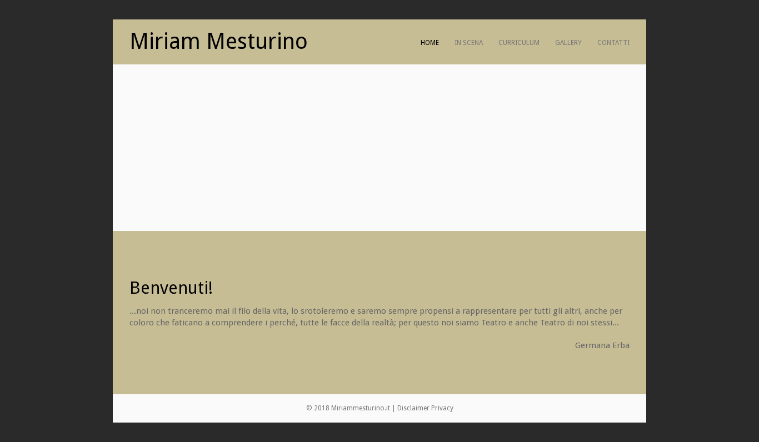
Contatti (613, 43)
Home (430, 43)
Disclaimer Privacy (425, 408)
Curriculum (519, 43)
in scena (469, 43)
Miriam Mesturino (218, 41)
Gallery (568, 43)
